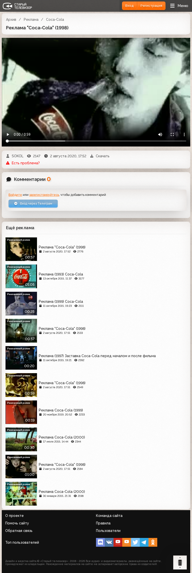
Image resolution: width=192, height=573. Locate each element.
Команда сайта (109, 516)
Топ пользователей (22, 542)
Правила (103, 523)
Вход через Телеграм (35, 203)
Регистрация (151, 6)
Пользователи (108, 531)
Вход (129, 6)
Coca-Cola (55, 20)
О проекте (14, 516)
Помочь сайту (17, 523)
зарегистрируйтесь (44, 195)
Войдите (15, 195)
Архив (11, 20)
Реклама (31, 20)
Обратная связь (18, 531)
